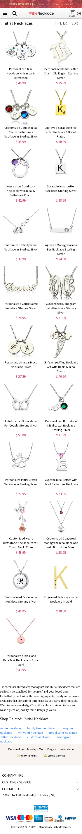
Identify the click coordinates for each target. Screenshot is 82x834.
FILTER (62, 23)
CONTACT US (11, 789)
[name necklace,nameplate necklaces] (41, 12)
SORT (76, 23)
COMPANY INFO (13, 775)
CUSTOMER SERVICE (16, 782)
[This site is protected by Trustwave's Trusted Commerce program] (41, 809)
